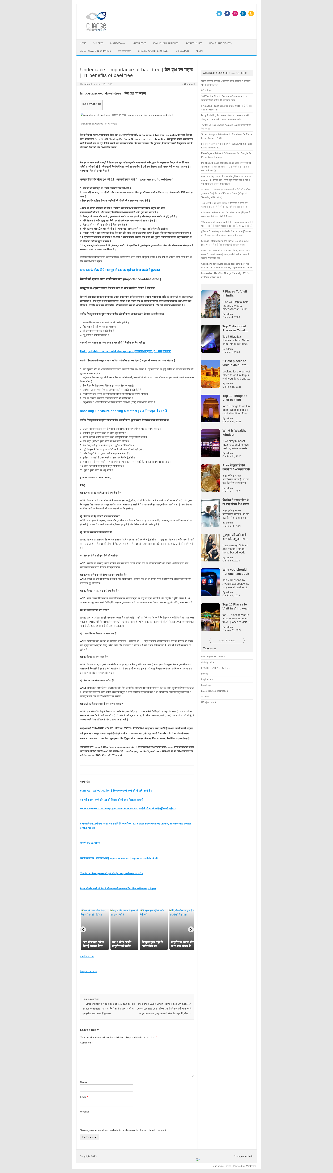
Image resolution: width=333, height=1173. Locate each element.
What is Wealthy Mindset (234, 3)
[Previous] (83, 929)
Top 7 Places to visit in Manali (148, 6)
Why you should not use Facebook (202, 3)
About (199, 51)
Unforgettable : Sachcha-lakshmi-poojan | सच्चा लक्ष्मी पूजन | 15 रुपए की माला (125, 351)
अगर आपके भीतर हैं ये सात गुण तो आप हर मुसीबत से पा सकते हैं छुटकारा (120, 270)
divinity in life (194, 43)
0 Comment (188, 84)
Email (84, 1096)
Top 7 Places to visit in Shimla (79, 6)
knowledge (139, 43)
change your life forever (153, 51)
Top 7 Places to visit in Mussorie (113, 6)
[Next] (191, 929)
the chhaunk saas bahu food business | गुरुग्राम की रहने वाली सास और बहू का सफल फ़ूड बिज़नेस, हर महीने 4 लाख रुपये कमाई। (226, 167)
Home (83, 43)
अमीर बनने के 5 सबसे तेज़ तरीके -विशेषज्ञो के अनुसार (103, 3)
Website (84, 1111)
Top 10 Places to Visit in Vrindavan (69, 3)
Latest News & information (95, 51)
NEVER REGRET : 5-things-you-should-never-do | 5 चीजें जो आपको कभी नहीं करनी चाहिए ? (128, 808)
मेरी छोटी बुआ (206, 90)
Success (98, 43)
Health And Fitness (220, 43)
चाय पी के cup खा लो (90, 842)
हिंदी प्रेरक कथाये (124, 51)
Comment (86, 1042)
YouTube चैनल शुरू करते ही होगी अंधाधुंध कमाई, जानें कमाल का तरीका (111, 873)
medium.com (87, 956)
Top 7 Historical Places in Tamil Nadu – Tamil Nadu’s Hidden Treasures (203, 6)
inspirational (118, 43)
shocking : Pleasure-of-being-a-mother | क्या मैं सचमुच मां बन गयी (123, 411)
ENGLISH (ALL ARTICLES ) (166, 43)
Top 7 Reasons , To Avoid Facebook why (40, 6)
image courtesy (88, 971)
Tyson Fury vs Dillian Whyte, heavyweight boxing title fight (280, 3)
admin (87, 84)
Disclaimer (182, 51)
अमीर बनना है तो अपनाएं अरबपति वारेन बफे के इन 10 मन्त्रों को (154, 3)
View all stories (227, 640)
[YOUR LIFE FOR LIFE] (96, 33)
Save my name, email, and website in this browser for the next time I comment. (123, 1130)
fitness (204, 673)
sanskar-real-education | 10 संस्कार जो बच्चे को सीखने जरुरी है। (116, 790)
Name (84, 1082)
